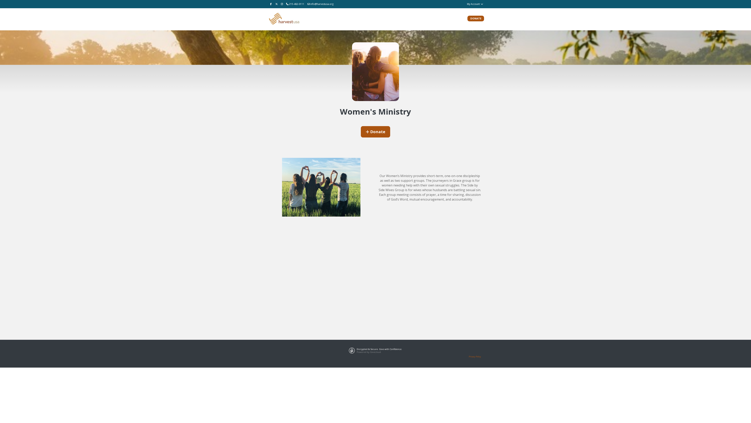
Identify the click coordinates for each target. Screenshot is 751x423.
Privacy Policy (475, 356)
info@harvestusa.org (321, 4)
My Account (473, 4)
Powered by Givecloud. (369, 352)
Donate (475, 18)
